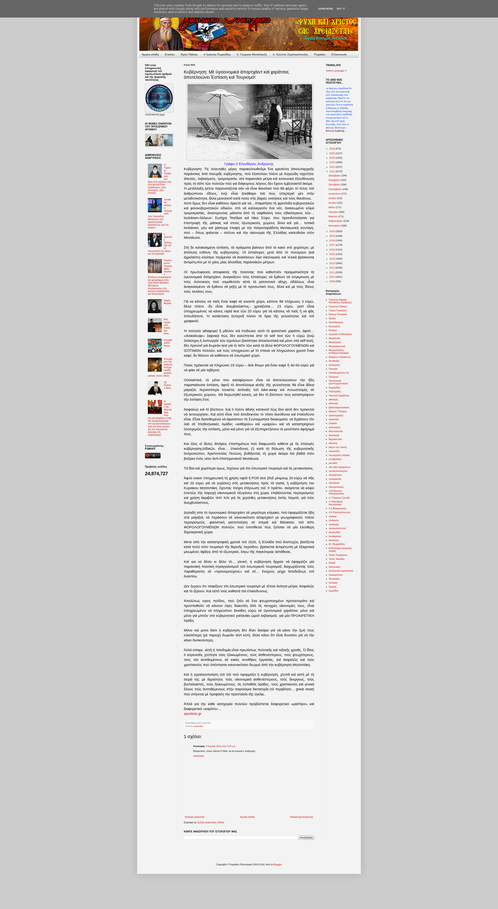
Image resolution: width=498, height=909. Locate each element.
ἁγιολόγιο (334, 540)
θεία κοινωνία (336, 431)
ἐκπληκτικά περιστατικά (341, 570)
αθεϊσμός (333, 399)
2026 (332, 148)
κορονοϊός (198, 726)
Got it (341, 8)
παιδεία (333, 516)
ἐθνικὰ (332, 562)
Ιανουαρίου (335, 225)
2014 (332, 258)
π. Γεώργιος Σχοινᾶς (339, 497)
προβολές (334, 524)
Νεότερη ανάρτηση (194, 817)
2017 (332, 245)
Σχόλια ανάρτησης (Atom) (210, 822)
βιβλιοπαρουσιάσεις (339, 407)
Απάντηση (198, 756)
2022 (332, 167)
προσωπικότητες (337, 528)
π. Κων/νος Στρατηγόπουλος (290, 54)
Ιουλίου (333, 198)
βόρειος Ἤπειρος (338, 411)
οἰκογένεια (334, 483)
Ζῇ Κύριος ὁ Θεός (167, 385)
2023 (332, 162)
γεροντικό (334, 419)
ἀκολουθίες (335, 532)
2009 (332, 281)
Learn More (325, 8)
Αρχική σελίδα (247, 817)
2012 (332, 267)
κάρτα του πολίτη (338, 447)
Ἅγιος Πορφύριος (338, 555)
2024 (332, 158)
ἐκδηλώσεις (335, 567)
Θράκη (332, 318)
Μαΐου (332, 207)
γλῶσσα (333, 423)
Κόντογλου (334, 326)
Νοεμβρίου (335, 180)
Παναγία (333, 369)
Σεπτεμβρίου (335, 189)
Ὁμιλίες (333, 586)
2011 (332, 272)
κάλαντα (333, 443)
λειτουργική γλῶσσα (339, 455)
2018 (332, 240)
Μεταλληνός (335, 342)
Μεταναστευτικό (337, 346)
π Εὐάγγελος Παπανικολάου (336, 492)
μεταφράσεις (335, 459)
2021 (332, 171)
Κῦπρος (333, 330)
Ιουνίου (333, 203)
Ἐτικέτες (170, 54)
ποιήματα (334, 520)
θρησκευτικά (335, 439)
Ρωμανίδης (334, 387)
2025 (332, 153)
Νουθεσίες (334, 361)
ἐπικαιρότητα (335, 575)
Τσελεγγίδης (335, 391)
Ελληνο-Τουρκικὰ (338, 314)
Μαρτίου (333, 216)
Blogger (278, 864)
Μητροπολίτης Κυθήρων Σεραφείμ (339, 351)
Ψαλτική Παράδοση (339, 395)
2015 (332, 254)
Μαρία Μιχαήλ (167, 302)
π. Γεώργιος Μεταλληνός (252, 54)
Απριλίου (334, 212)
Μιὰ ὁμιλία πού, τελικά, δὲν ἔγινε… (167, 326)
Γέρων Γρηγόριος (338, 310)
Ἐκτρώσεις (334, 578)
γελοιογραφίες (336, 415)
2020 (332, 231)
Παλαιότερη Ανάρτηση (301, 817)
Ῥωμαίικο (319, 54)
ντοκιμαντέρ (335, 479)
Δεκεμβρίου (335, 175)
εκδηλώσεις (335, 427)
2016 (332, 249)
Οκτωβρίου (335, 184)
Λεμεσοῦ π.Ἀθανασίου (340, 334)
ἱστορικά (333, 582)
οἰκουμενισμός (336, 487)
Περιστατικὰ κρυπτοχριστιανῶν (338, 382)
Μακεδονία (334, 338)
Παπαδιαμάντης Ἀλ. (339, 372)
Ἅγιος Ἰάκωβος (337, 559)
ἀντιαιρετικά (335, 536)
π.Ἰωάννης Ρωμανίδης (217, 54)
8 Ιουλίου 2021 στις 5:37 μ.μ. (221, 746)
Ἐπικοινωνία (338, 54)
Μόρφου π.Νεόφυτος (340, 357)
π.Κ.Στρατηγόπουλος (340, 512)
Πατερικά (333, 377)
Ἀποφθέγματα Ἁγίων (168, 343)
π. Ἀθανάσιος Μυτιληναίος (336, 503)
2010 (332, 277)
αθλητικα (333, 403)
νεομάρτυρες (335, 475)
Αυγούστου (335, 193)
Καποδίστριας (336, 322)
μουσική (333, 463)
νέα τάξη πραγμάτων (339, 467)
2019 (332, 236)
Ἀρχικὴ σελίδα (150, 54)
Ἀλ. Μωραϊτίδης (337, 544)
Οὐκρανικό (334, 365)
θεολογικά (334, 435)
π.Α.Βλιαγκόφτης (337, 508)
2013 (332, 263)
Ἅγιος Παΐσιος (189, 54)
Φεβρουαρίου (336, 221)
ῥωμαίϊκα (333, 590)
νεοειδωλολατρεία (338, 471)
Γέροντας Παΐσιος (338, 306)
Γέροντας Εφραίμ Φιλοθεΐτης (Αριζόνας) (340, 301)
